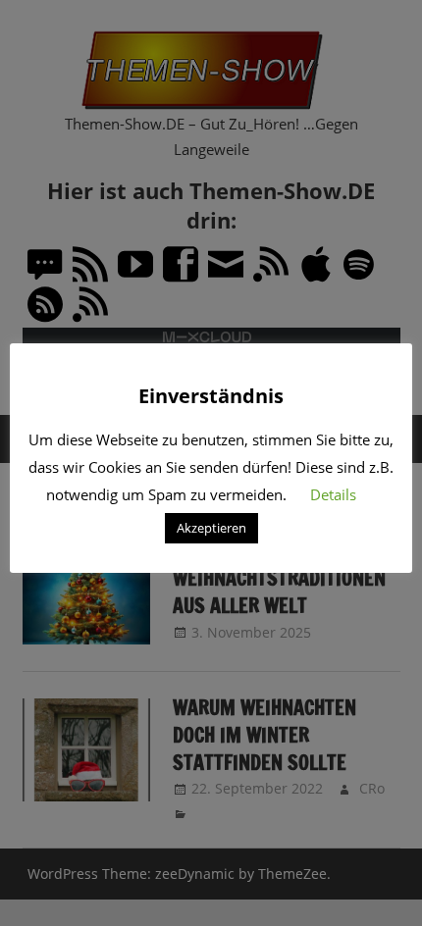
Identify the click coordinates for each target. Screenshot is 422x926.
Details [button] (333, 494)
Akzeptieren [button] (211, 528)
